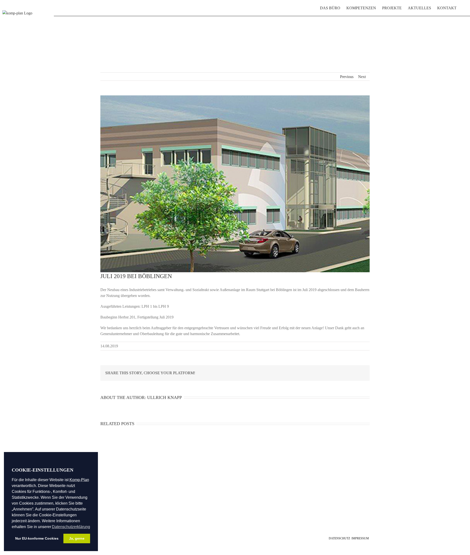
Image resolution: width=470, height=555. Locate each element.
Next (362, 77)
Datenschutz (339, 538)
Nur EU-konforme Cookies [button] (37, 538)
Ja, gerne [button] (76, 538)
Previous (346, 77)
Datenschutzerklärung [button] (71, 527)
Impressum (360, 538)
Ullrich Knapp (164, 397)
